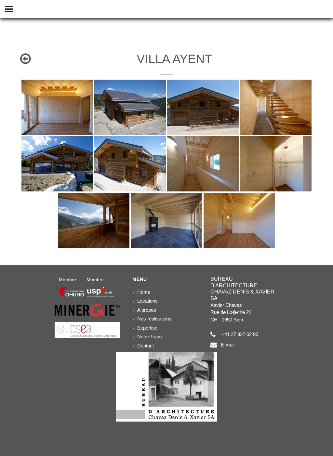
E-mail (225, 344)
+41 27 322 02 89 (238, 334)
